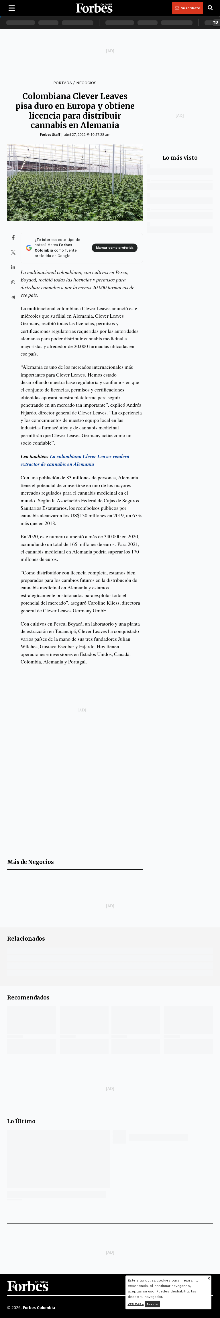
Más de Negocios (30, 862)
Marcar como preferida (114, 248)
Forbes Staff (50, 134)
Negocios (86, 82)
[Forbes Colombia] (94, 8)
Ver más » (136, 1304)
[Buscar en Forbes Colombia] (210, 8)
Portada (62, 82)
